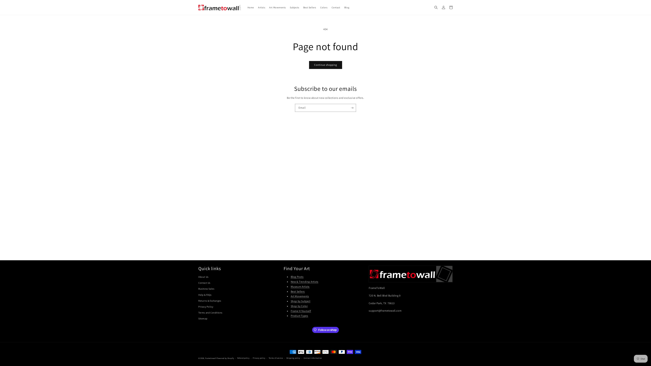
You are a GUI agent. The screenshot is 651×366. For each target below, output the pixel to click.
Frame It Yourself (301, 311)
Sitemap (202, 318)
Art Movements (300, 296)
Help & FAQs (205, 294)
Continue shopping (325, 64)
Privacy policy (259, 358)
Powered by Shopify (225, 358)
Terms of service (276, 358)
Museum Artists (300, 286)
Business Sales (206, 288)
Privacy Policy (205, 306)
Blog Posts (297, 277)
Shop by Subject (300, 301)
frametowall (210, 358)
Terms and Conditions (210, 312)
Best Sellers (298, 291)
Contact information (313, 358)
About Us (203, 276)
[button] (436, 7)
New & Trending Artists (304, 281)
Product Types (299, 316)
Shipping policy (293, 358)
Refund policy (243, 358)
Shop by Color (299, 306)
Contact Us (204, 282)
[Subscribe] (352, 108)
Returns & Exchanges (209, 300)
